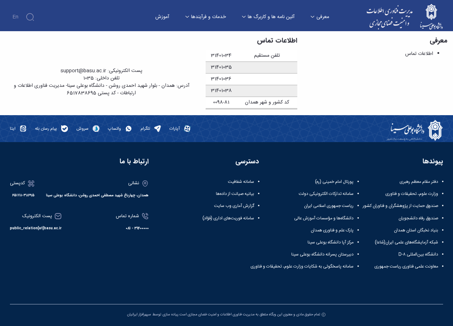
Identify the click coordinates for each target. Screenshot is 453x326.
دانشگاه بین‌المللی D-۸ (418, 254)
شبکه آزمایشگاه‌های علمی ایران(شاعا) (406, 242)
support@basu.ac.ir (83, 71)
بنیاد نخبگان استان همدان (416, 230)
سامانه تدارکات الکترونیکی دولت (326, 193)
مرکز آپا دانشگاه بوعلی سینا (331, 242)
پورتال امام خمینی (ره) (334, 181)
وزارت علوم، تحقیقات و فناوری (411, 193)
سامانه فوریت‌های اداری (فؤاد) (228, 218)
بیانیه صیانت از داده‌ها (235, 193)
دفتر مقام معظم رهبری (419, 181)
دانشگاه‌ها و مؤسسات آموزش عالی (324, 218)
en (15, 17)
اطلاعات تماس (419, 54)
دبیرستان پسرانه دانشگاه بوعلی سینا (322, 254)
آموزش (162, 17)
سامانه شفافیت (241, 181)
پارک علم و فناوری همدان (332, 230)
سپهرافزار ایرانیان (139, 314)
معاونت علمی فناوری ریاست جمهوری (406, 266)
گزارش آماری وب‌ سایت (234, 205)
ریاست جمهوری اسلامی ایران (329, 205)
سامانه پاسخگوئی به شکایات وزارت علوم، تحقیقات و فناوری (302, 266)
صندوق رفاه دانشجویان (418, 218)
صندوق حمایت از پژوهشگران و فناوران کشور (400, 205)
